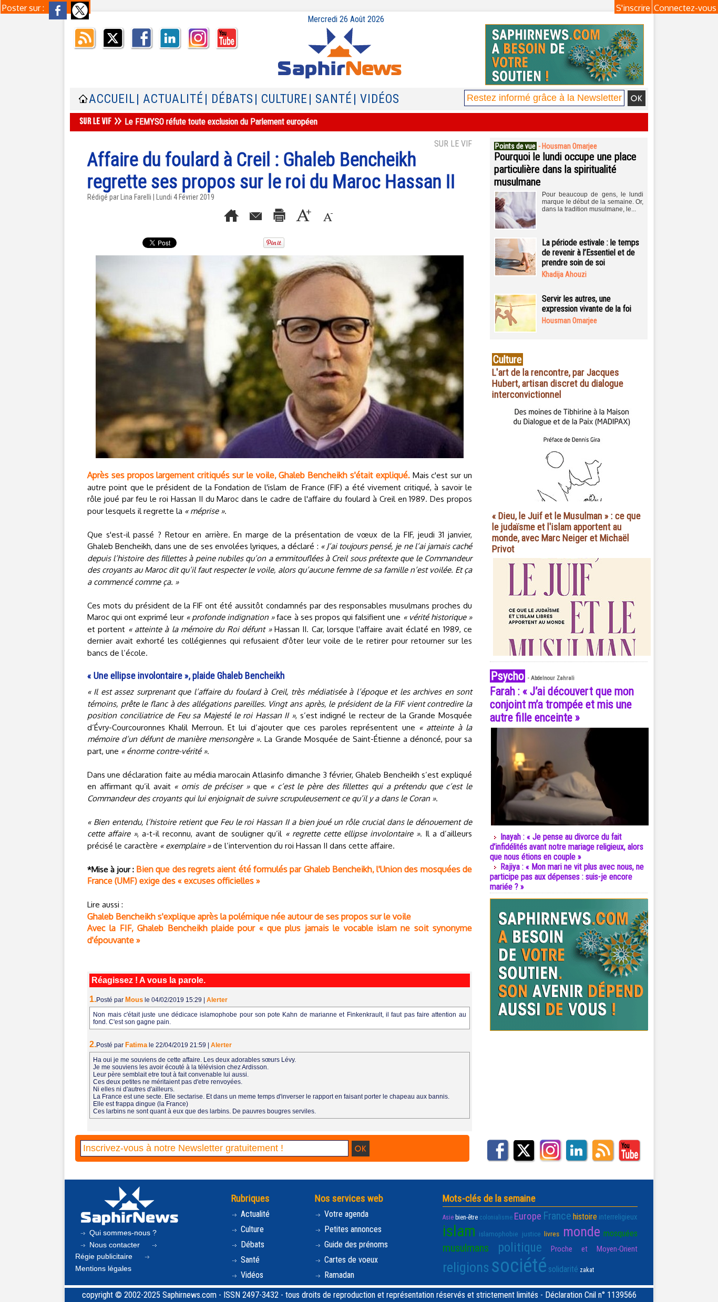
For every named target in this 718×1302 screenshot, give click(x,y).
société (519, 1266)
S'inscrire (633, 8)
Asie (448, 1217)
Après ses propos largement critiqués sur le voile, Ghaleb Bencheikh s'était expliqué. (248, 475)
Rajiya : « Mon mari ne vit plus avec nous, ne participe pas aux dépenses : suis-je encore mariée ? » (567, 877)
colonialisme (495, 1217)
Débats (251, 1244)
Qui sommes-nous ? (122, 1232)
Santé (249, 1260)
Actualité (254, 1214)
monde (581, 1231)
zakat (587, 1270)
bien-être (466, 1217)
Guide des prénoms (355, 1244)
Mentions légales (103, 1268)
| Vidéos (376, 99)
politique (520, 1247)
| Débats (228, 99)
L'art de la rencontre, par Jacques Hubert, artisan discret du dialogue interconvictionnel (557, 383)
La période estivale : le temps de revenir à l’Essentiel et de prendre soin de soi (590, 252)
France (557, 1216)
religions (466, 1267)
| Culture (280, 99)
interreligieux (618, 1217)
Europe (527, 1216)
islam (459, 1231)
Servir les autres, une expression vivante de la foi (586, 304)
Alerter (217, 1000)
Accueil (112, 99)
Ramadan (338, 1275)
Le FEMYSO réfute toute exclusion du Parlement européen (221, 122)
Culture (251, 1229)
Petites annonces (352, 1229)
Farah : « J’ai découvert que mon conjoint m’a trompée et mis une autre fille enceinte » (562, 704)
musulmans (466, 1248)
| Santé (330, 99)
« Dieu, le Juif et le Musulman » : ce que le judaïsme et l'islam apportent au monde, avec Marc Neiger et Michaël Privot (566, 532)
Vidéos (251, 1275)
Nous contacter (114, 1245)
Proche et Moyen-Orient (594, 1249)
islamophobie (498, 1234)
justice (531, 1234)
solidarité (563, 1269)
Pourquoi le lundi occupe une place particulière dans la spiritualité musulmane (565, 169)
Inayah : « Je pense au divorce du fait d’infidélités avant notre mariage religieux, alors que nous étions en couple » (566, 847)
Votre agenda (345, 1214)
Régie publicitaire (105, 1256)
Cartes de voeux (350, 1260)
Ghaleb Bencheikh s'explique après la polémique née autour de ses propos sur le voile (249, 916)
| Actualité (169, 99)
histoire (585, 1217)
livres (551, 1234)
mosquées (620, 1233)
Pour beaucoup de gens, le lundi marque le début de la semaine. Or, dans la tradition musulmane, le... (592, 202)
